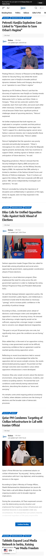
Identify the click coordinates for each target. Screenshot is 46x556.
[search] (36, 8)
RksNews (10, 40)
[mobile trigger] (4, 7)
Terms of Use (6, 3)
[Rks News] (23, 8)
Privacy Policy (25, 1)
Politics (27, 18)
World (13, 413)
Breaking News (17, 18)
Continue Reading (23, 524)
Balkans (6, 18)
